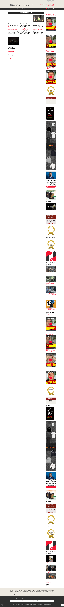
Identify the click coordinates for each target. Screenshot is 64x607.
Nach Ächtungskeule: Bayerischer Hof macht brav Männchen (50, 283)
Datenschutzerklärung (49, 604)
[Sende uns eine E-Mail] (50, 1)
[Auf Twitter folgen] (49, 1)
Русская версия (40, 604)
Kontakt (28, 604)
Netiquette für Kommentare (33, 604)
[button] (53, 9)
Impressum (44, 604)
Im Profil (16, 604)
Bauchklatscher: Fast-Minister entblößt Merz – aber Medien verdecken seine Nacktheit (50, 50)
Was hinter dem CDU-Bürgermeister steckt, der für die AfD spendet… (50, 581)
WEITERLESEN (10, 58)
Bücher (26, 604)
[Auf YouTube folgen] (53, 1)
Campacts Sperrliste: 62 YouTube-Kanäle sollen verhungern (49, 273)
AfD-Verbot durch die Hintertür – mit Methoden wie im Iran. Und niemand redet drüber (51, 68)
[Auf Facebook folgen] (48, 1)
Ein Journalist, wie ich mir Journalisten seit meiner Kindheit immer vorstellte (50, 212)
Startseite (13, 604)
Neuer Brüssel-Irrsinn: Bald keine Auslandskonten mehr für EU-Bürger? (51, 294)
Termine (23, 604)
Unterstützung (20, 604)
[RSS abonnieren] (52, 1)
